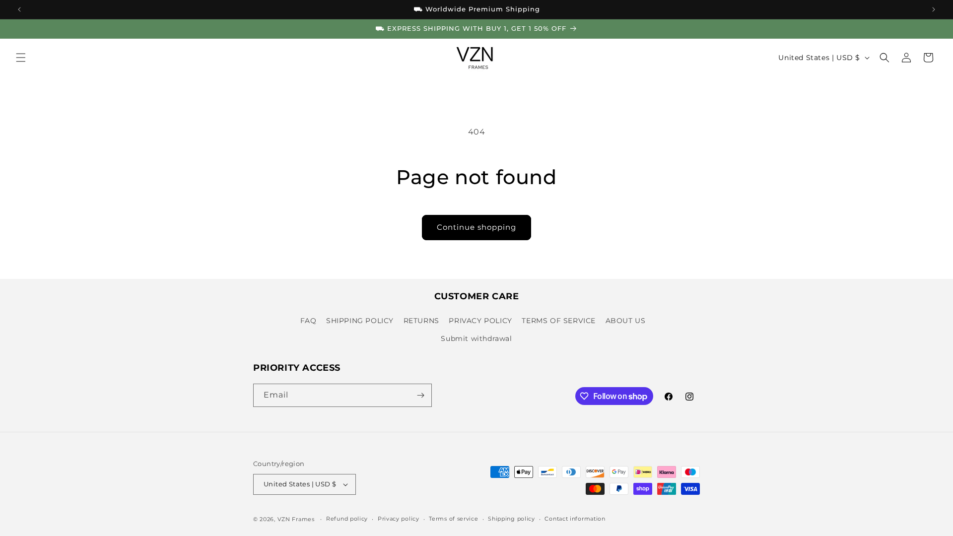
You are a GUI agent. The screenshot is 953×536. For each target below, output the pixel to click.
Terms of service (453, 518)
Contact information (575, 518)
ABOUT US (626, 320)
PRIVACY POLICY (480, 320)
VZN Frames (296, 519)
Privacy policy (398, 518)
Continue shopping (476, 227)
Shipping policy (511, 518)
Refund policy (347, 518)
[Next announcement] (934, 9)
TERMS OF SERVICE (559, 320)
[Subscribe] (420, 395)
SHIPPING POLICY (360, 320)
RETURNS (421, 320)
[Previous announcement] (19, 9)
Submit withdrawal (476, 338)
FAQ (308, 320)
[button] (21, 57)
